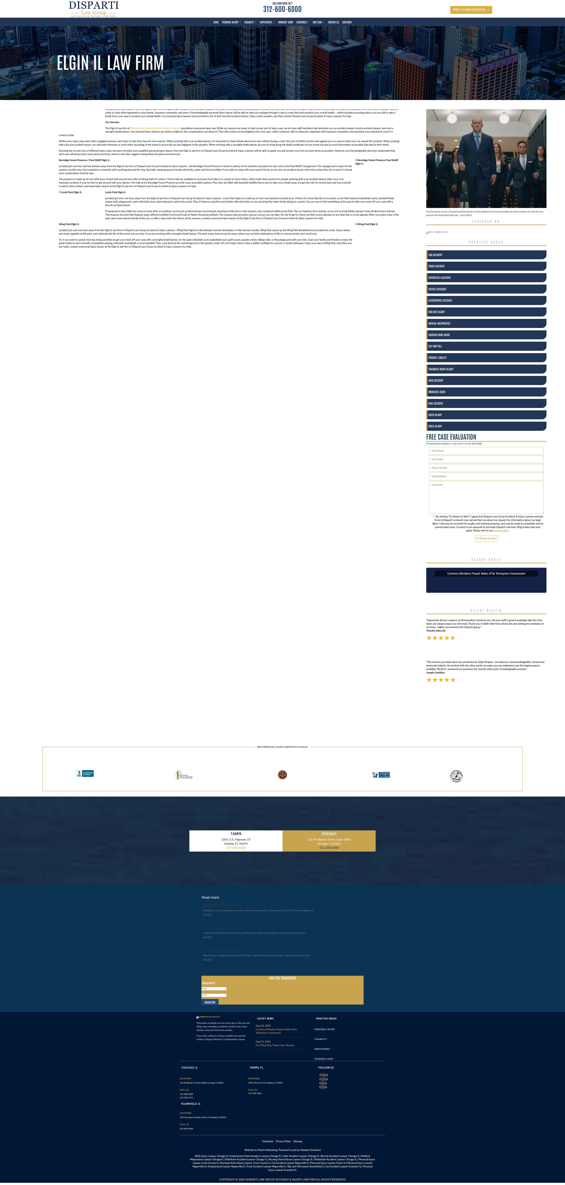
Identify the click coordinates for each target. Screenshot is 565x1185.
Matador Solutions (310, 1150)
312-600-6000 (282, 8)
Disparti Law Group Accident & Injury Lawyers (156, 128)
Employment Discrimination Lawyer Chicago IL (255, 1156)
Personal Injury (230, 22)
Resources (301, 22)
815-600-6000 (186, 1128)
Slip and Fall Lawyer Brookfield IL (306, 1166)
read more (207, 914)
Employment (266, 22)
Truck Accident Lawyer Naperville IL (266, 1166)
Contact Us (333, 22)
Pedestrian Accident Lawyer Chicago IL (335, 1159)
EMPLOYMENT (322, 1049)
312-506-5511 (186, 1097)
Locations (347, 22)
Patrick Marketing (267, 1150)
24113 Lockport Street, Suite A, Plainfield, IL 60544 (203, 1117)
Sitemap (297, 1141)
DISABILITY (321, 1039)
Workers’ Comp (285, 22)
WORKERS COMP (324, 1059)
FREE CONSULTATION (469, 9)
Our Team (317, 22)
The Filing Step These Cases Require (275, 1045)
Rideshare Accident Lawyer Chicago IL (246, 1159)
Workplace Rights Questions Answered (222, 928)
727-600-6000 (236, 847)
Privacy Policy (284, 1141)
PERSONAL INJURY (325, 1030)
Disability (249, 22)
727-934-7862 (254, 1093)
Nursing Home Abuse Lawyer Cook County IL (245, 1163)
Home (216, 22)
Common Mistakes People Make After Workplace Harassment (486, 573)
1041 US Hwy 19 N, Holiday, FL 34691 (265, 1082)
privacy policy (501, 530)
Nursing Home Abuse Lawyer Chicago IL (291, 1159)
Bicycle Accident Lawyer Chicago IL (340, 1156)
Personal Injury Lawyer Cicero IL (328, 1163)
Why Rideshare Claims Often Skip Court (222, 905)
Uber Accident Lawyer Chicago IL (301, 1156)
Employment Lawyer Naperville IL (226, 1166)
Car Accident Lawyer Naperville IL (290, 1163)
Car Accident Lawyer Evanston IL (343, 1166)
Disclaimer (269, 1141)
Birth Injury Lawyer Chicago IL (211, 1156)
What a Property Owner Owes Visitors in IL (224, 950)
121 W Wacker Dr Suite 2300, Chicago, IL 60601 (201, 1082)
